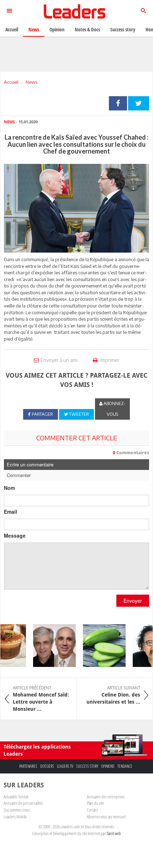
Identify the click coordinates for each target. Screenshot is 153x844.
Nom (9, 487)
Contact (92, 810)
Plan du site (95, 803)
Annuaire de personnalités (23, 803)
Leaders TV (65, 766)
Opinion (56, 29)
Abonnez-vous (113, 409)
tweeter (138, 103)
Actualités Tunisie (16, 796)
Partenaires (28, 766)
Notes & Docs (87, 29)
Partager (118, 103)
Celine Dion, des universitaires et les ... (113, 695)
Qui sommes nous (17, 810)
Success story (87, 766)
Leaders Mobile (15, 816)
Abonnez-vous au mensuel (106, 816)
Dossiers (47, 766)
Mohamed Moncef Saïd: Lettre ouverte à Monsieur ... (41, 698)
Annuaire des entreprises (106, 796)
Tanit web (114, 833)
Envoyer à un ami (59, 360)
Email (10, 511)
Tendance (124, 766)
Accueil (11, 82)
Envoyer (132, 600)
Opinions (108, 766)
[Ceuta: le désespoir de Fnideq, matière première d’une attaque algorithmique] (51, 645)
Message (15, 535)
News (31, 82)
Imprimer (109, 360)
